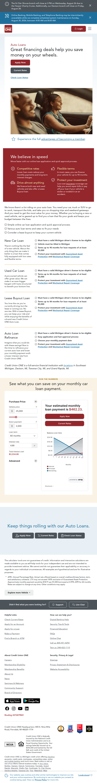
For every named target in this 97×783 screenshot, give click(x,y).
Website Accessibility (59, 669)
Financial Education (59, 629)
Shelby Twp (23, 768)
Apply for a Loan (12, 629)
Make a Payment (12, 633)
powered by (73, 480)
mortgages (27, 759)
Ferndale (39, 766)
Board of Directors (13, 692)
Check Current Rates (14, 619)
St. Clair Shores (45, 768)
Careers (8, 660)
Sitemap (54, 660)
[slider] (16, 417)
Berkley (7, 766)
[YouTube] (20, 708)
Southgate (33, 768)
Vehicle (18, 592)
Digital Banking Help (59, 619)
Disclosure (49, 486)
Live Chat (80, 604)
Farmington (29, 766)
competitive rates (40, 759)
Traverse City (23, 770)
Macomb (14, 768)
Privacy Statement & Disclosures (65, 664)
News (7, 678)
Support (59, 604)
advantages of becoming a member (63, 139)
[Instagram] (13, 708)
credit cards (17, 759)
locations (68, 365)
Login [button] (80, 29)
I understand (83, 775)
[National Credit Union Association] (10, 744)
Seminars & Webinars (14, 683)
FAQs (52, 633)
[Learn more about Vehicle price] (36, 407)
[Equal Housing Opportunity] (21, 744)
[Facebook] (7, 708)
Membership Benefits (14, 669)
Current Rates (47, 535)
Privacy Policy (41, 780)
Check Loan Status (72, 535)
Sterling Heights (11, 770)
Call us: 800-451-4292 (60, 643)
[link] (64, 416)
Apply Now (25, 535)
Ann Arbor (44, 763)
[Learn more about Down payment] (36, 422)
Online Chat (55, 638)
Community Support (14, 688)
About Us (9, 674)
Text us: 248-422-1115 (60, 647)
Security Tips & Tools (59, 624)
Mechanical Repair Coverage (66, 256)
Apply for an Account (14, 624)
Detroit (21, 766)
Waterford (38, 770)
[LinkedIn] (26, 708)
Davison (14, 766)
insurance (70, 183)
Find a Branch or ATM (14, 638)
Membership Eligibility (15, 664)
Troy (31, 770)
